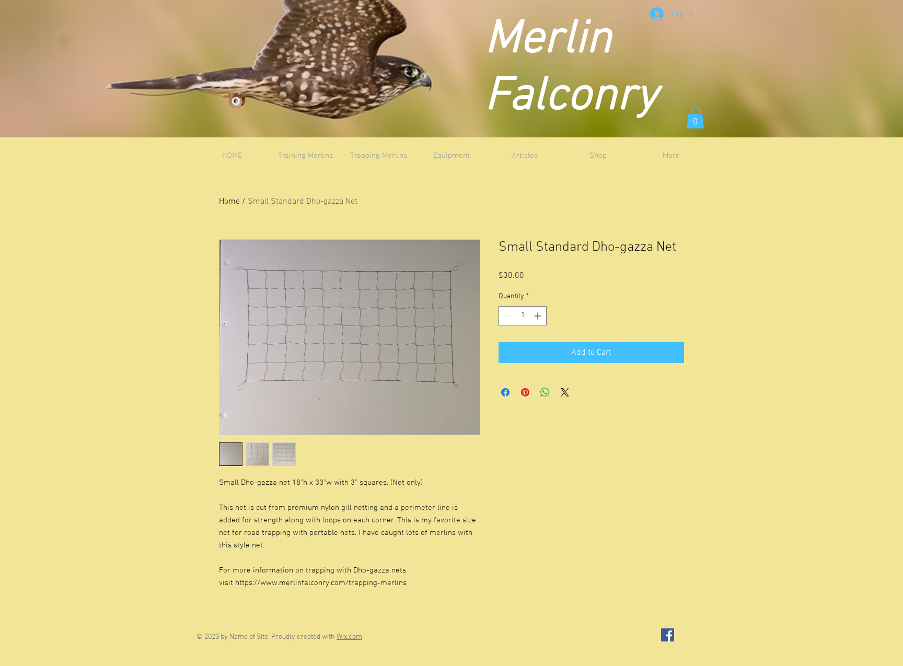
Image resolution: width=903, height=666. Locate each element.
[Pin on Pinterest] (525, 392)
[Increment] (538, 316)
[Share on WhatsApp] (545, 392)
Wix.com (349, 637)
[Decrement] (506, 316)
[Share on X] (565, 392)
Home (229, 201)
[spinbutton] (522, 316)
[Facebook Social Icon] (667, 634)
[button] (695, 117)
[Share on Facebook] (505, 392)
